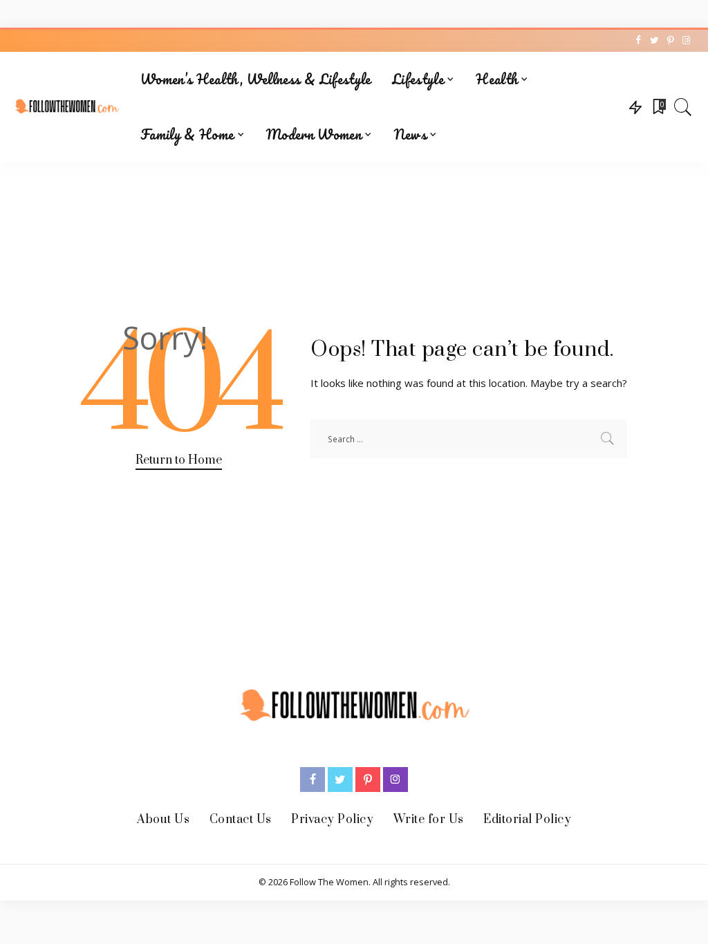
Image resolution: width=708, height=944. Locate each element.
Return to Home (179, 460)
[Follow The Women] (67, 107)
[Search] (683, 107)
